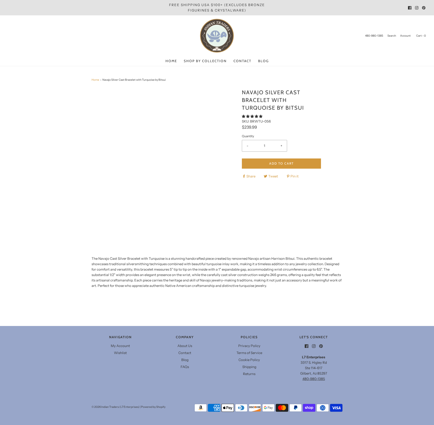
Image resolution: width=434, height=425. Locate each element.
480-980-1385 (313, 379)
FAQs (185, 367)
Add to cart (281, 163)
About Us (184, 346)
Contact (242, 61)
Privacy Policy (249, 346)
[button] (252, 116)
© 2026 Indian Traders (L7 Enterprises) (115, 406)
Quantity (248, 136)
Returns (249, 374)
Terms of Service (249, 353)
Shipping (249, 367)
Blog (263, 61)
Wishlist (120, 353)
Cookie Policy (249, 360)
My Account (120, 346)
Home (171, 61)
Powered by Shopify (153, 406)
